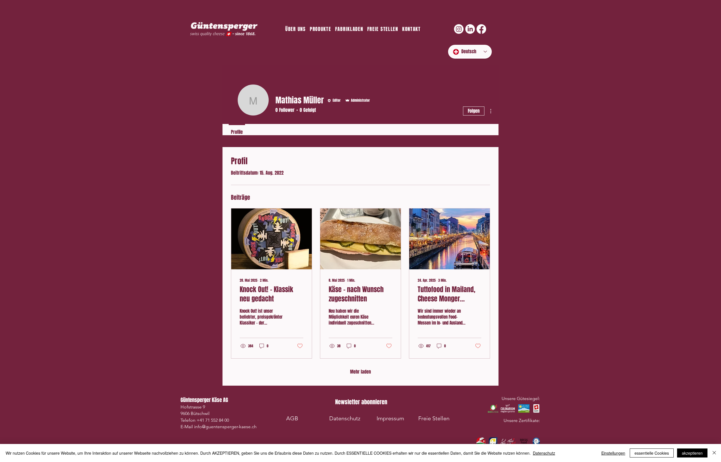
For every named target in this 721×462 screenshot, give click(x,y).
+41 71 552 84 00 (213, 420)
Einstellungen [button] (613, 453)
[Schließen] (714, 452)
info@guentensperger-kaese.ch (225, 426)
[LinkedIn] (470, 29)
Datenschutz (544, 453)
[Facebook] (481, 29)
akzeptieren (692, 453)
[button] (361, 402)
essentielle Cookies (652, 453)
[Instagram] (459, 29)
